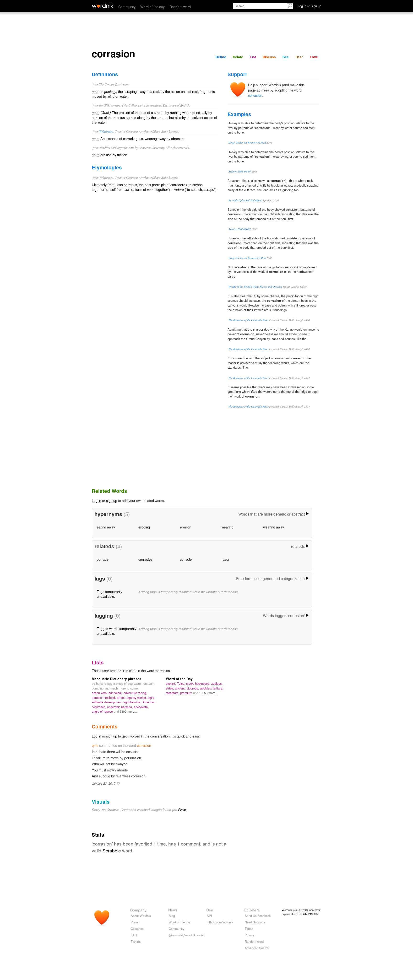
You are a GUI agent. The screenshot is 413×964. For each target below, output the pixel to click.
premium (186, 692)
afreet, (122, 697)
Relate (238, 56)
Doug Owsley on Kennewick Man (247, 142)
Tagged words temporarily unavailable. (116, 631)
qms (95, 745)
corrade (103, 559)
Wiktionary (106, 131)
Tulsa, (181, 683)
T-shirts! (136, 941)
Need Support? (255, 922)
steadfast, (173, 692)
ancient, (181, 688)
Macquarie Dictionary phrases (116, 678)
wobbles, (206, 688)
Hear (299, 56)
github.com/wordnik (220, 922)
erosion (185, 526)
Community (127, 6)
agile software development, (123, 699)
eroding (144, 526)
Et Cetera (252, 909)
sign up (111, 500)
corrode (186, 559)
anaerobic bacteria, (120, 707)
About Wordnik (141, 915)
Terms (249, 928)
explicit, (171, 683)
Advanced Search (257, 948)
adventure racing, (135, 692)
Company (138, 909)
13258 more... (208, 692)
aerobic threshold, (104, 697)
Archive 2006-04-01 (239, 171)
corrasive (145, 559)
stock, (190, 683)
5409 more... (128, 711)
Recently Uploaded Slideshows (245, 200)
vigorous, (193, 688)
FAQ (134, 935)
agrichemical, (133, 702)
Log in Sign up (309, 6)
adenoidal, (116, 692)
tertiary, (218, 688)
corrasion (255, 95)
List (253, 56)
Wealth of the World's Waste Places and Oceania (255, 286)
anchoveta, (141, 707)
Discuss (269, 56)
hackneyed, (203, 683)
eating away (106, 526)
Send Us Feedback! (258, 915)
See (286, 56)
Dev (209, 909)
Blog (172, 915)
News (173, 909)
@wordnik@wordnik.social (186, 935)
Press (134, 922)
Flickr (182, 809)
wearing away (273, 526)
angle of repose (103, 711)
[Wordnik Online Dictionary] (103, 6)
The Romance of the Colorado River (248, 320)
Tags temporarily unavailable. (109, 594)
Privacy (250, 935)
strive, (170, 688)
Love (314, 56)
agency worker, (137, 697)
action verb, (100, 692)
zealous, (217, 683)
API (209, 915)
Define (221, 56)
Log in (96, 500)
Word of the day (152, 6)
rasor (225, 559)
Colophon (137, 928)
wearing (228, 526)
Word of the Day (179, 678)
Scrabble (112, 850)
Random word (180, 6)
